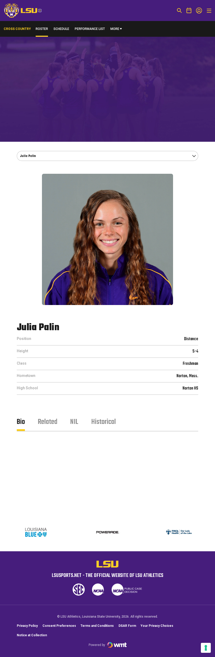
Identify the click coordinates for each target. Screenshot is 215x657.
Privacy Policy (27, 626)
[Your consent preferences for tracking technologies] (206, 648)
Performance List (90, 29)
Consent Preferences (59, 626)
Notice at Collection (32, 635)
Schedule (61, 29)
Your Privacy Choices (157, 626)
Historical (103, 422)
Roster (42, 29)
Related (47, 422)
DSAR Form (127, 626)
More (114, 29)
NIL (74, 422)
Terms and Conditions (97, 626)
